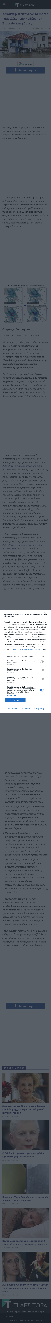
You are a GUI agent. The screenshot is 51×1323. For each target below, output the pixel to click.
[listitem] (25, 656)
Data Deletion (12, 709)
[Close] (46, 614)
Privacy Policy (39, 709)
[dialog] (25, 661)
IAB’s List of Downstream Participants (28, 649)
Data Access (25, 709)
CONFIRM (15, 700)
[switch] (42, 661)
